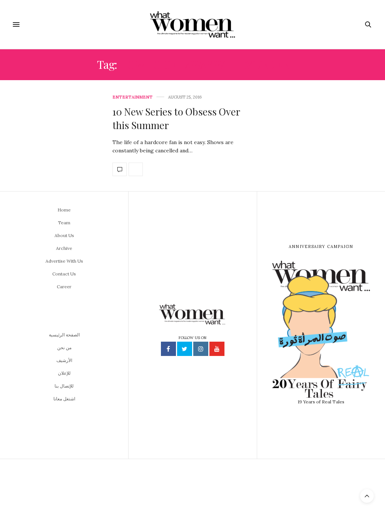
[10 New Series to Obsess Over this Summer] (53, 136)
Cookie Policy (247, 505)
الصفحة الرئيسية (64, 335)
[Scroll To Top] (367, 496)
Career (64, 286)
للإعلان (64, 373)
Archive (64, 248)
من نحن (64, 347)
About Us (64, 235)
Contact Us (64, 274)
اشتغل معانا (64, 398)
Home (64, 210)
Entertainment (132, 97)
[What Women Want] (192, 24)
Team (64, 222)
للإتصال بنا (64, 386)
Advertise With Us (64, 261)
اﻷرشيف (64, 360)
